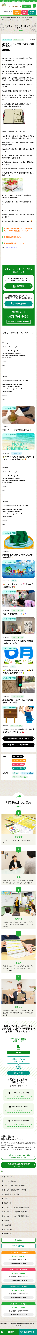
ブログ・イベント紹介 (19, 39)
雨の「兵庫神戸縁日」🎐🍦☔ (14, 614)
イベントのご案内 (16, 453)
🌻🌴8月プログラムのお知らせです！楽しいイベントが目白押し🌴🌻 (18, 458)
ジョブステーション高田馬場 (19, 1252)
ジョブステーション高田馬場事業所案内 (16, 1207)
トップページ (8, 1177)
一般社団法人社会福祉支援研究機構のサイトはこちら (18, 1165)
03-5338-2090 (19, 1097)
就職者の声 (7, 1233)
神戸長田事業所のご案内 (18, 1297)
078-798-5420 (18, 316)
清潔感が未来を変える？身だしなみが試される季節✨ (18, 556)
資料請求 (20, 286)
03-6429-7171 (19, 1111)
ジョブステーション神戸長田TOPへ (18, 745)
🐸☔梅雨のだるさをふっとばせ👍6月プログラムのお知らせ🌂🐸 (17, 671)
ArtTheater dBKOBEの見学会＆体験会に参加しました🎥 (18, 642)
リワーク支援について (11, 1181)
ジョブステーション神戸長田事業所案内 (16, 1216)
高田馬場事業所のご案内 (18, 1263)
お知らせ (14, 580)
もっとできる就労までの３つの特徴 (15, 1190)
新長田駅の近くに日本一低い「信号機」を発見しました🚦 (18, 701)
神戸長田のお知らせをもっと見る (18, 738)
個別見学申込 (20, 304)
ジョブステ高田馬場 (19, 760)
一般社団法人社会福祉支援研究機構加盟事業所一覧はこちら (18, 1156)
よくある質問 (8, 1229)
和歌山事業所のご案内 (18, 1314)
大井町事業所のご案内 (18, 1280)
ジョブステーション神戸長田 (24, 17)
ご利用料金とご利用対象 (11, 1194)
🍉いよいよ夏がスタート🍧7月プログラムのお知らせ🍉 (18, 585)
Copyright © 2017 (5, 1323)
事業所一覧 (7, 1203)
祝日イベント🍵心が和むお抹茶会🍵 (17, 430)
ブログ (6, 1198)
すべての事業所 (17, 756)
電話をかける (27, 6)
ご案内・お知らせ (5, 19)
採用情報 (6, 1220)
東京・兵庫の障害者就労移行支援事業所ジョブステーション (18, 1)
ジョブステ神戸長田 (7, 39)
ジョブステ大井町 (18, 764)
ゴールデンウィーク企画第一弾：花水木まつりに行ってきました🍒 (18, 730)
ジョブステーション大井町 (18, 1269)
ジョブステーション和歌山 (18, 1304)
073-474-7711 (19, 1308)
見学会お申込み (18, 1073)
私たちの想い (8, 1225)
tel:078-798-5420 (11, 247)
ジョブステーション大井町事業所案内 (15, 1212)
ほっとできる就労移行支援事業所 (14, 1185)
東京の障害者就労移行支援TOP (10, 17)
